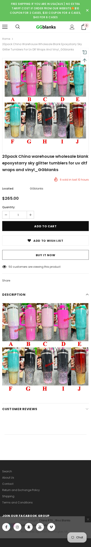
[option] (45, 102)
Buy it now (45, 255)
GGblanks (36, 188)
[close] (87, 10)
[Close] (88, 526)
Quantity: (8, 207)
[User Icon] (72, 27)
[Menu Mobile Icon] (5, 27)
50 (10, 267)
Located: (8, 188)
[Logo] (45, 26)
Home (6, 39)
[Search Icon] (17, 27)
